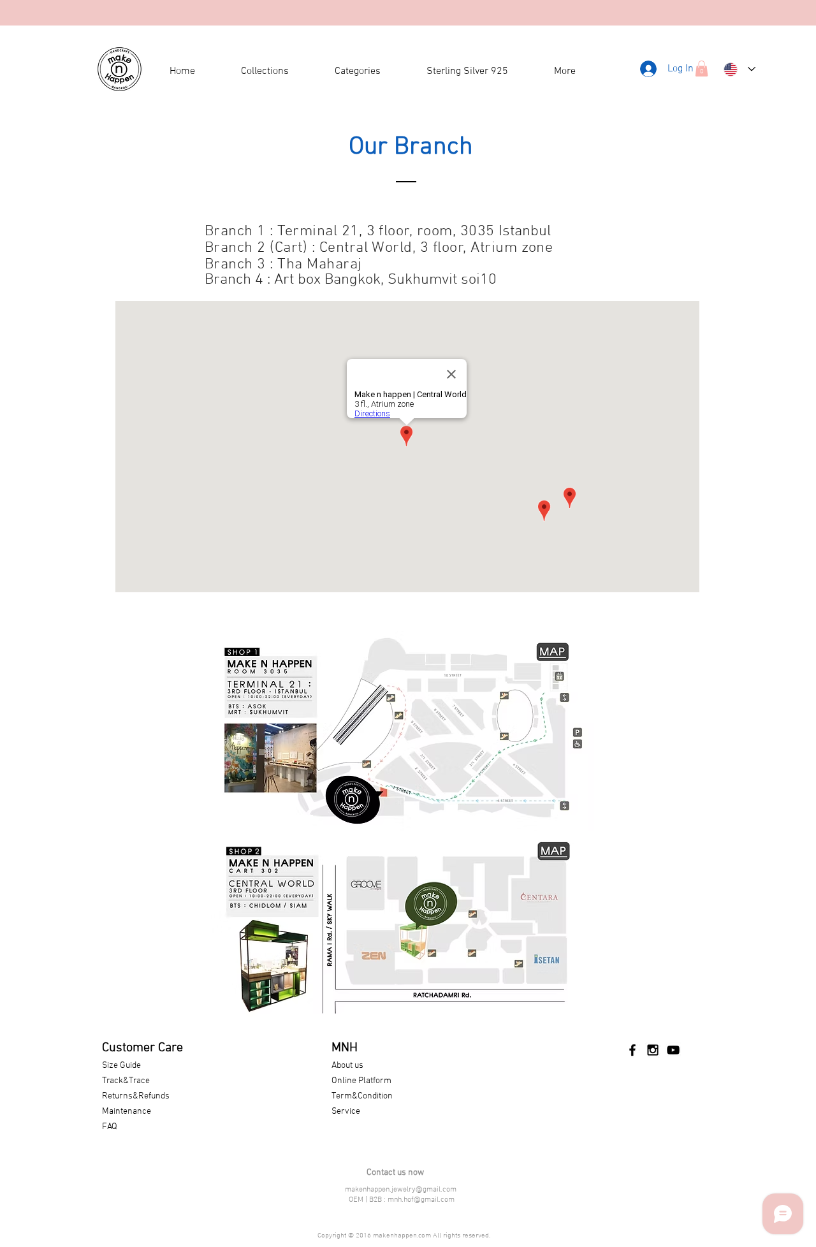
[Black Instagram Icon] (652, 1050)
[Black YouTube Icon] (673, 1050)
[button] (701, 69)
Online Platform (361, 1081)
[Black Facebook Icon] (632, 1050)
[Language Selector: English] (739, 69)
